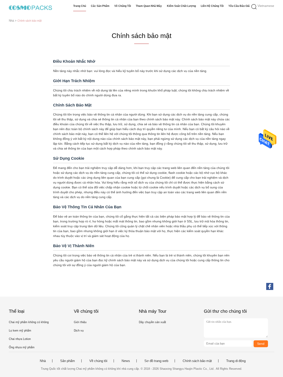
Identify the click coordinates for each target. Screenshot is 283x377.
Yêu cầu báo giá (239, 6)
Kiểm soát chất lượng (181, 6)
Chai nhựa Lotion (20, 339)
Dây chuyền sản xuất (152, 322)
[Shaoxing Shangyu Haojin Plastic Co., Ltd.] (30, 8)
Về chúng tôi (122, 6)
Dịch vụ (79, 330)
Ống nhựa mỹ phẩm (21, 347)
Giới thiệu (80, 322)
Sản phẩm (67, 360)
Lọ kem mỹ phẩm (20, 330)
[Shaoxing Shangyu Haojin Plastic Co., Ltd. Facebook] (269, 286)
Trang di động (236, 360)
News (126, 360)
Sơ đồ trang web (156, 360)
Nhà (43, 360)
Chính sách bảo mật (197, 360)
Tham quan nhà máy (149, 6)
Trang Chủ (79, 6)
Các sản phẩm (100, 6)
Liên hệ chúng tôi (212, 6)
